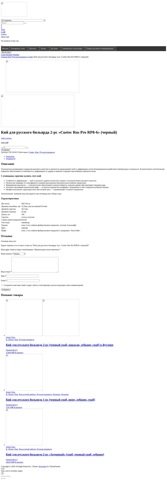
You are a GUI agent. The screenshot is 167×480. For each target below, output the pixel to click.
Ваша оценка (7, 254)
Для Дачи (54, 49)
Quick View (10, 337)
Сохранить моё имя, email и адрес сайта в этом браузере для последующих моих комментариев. (44, 285)
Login (3, 55)
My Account (6, 52)
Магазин (5, 49)
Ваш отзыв (6, 272)
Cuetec (30, 57)
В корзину (5, 150)
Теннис (43, 49)
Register (9, 55)
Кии (10, 57)
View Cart (5, 37)
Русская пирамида (19, 57)
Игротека (32, 49)
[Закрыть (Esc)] (2, 476)
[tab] (86, 156)
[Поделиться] (4, 476)
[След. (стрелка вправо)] (4, 478)
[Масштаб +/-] (9, 476)
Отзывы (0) (10, 159)
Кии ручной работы (27, 394)
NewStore (42, 466)
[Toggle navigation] (2, 45)
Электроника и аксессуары (72, 49)
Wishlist (16, 55)
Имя (3, 276)
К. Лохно (10, 340)
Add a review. (6, 138)
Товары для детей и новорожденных (100, 49)
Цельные (56, 394)
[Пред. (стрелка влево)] (2, 478)
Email (4, 281)
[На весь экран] (7, 476)
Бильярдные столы (18, 49)
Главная (4, 57)
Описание (10, 156)
